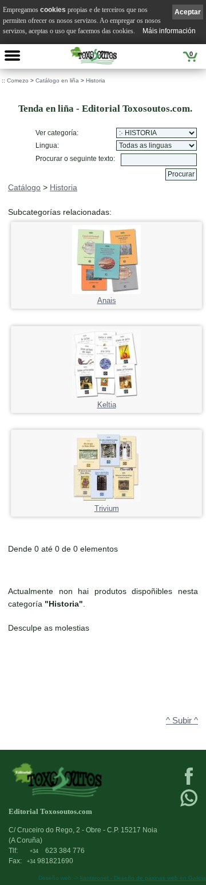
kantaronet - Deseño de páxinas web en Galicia (143, 878)
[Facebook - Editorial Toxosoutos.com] (188, 783)
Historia (95, 80)
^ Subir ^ (182, 720)
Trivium (106, 509)
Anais (106, 301)
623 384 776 (57, 851)
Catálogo (24, 187)
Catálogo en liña (57, 80)
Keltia (106, 405)
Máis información (169, 31)
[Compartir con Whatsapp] (188, 805)
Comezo (18, 80)
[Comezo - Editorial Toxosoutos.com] (93, 55)
